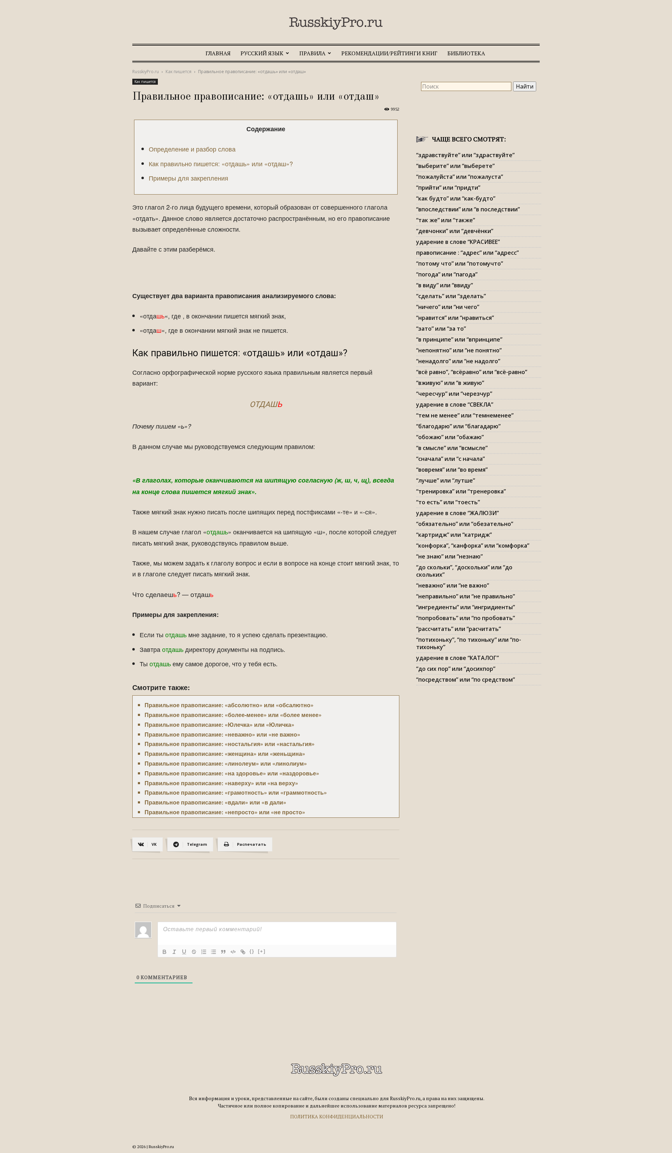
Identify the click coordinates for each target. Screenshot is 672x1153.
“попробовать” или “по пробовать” (465, 618)
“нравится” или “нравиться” (455, 318)
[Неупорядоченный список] (213, 952)
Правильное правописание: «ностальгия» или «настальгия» (230, 744)
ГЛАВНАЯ (218, 53)
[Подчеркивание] (184, 952)
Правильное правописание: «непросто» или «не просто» (225, 812)
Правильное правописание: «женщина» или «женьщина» (225, 754)
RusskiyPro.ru (145, 72)
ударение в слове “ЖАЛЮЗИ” (457, 513)
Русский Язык (262, 53)
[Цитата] (223, 952)
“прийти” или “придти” (448, 187)
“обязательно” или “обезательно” (464, 524)
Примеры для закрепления (188, 177)
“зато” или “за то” (441, 328)
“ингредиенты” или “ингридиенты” (465, 607)
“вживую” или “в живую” (450, 383)
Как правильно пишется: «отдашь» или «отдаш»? (221, 163)
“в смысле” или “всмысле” (452, 448)
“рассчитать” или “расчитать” (458, 629)
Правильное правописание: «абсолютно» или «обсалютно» (229, 705)
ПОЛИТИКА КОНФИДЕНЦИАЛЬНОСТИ (336, 1116)
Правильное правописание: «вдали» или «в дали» (215, 802)
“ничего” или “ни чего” (447, 307)
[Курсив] (174, 952)
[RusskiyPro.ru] (336, 23)
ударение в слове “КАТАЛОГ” (457, 658)
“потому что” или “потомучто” (459, 263)
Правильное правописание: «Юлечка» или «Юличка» (219, 724)
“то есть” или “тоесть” (448, 502)
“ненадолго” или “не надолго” (458, 361)
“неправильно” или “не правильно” (465, 596)
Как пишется (178, 72)
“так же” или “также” (445, 220)
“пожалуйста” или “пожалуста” (459, 177)
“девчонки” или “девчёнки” (454, 231)
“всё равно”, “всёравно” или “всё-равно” (471, 372)
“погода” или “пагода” (446, 274)
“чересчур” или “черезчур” (454, 394)
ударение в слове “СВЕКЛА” (454, 404)
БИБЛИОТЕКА (466, 53)
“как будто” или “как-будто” (455, 198)
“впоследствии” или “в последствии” (468, 209)
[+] (262, 951)
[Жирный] (164, 952)
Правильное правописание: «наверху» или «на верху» (221, 783)
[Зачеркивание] (194, 952)
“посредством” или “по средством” (465, 679)
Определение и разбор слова (192, 148)
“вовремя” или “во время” (452, 469)
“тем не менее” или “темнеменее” (464, 415)
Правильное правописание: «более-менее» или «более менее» (233, 715)
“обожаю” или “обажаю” (450, 437)
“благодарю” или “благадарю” (458, 426)
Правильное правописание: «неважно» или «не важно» (222, 734)
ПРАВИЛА (312, 53)
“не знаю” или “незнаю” (449, 556)
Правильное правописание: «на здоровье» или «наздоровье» (232, 773)
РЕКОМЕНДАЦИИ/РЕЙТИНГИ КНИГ (389, 53)
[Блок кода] (233, 952)
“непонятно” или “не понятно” (459, 350)
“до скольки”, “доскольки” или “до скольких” (464, 570)
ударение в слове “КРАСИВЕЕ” (458, 242)
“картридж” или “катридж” (454, 535)
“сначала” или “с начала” (450, 459)
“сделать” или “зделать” (451, 296)
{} (252, 951)
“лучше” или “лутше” (445, 480)
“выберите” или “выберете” (455, 166)
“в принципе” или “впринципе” (459, 339)
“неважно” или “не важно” (452, 585)
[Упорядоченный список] (204, 952)
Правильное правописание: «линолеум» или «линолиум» (226, 763)
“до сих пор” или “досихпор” (455, 669)
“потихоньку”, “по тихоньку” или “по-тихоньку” (468, 643)
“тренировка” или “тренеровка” (461, 491)
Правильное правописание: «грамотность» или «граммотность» (236, 792)
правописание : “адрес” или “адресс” (467, 252)
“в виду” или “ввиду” (444, 285)
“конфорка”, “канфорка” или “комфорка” (472, 545)
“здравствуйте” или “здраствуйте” (465, 155)
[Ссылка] (243, 952)
